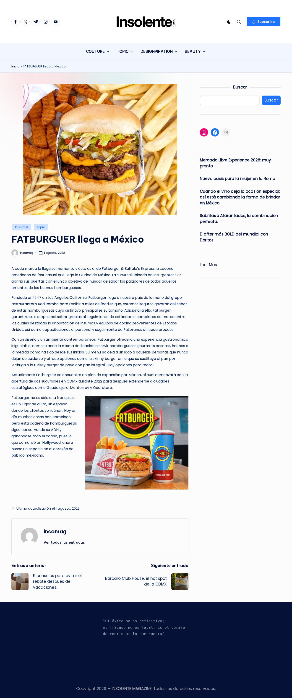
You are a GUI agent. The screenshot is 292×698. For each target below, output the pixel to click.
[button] (264, 22)
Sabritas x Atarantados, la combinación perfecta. (239, 219)
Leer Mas (208, 265)
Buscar (240, 87)
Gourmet (22, 227)
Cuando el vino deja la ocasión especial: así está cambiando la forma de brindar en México (240, 197)
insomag (55, 531)
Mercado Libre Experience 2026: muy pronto (235, 163)
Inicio (15, 66)
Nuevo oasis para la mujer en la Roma (237, 179)
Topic (40, 227)
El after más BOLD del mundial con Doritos (234, 237)
